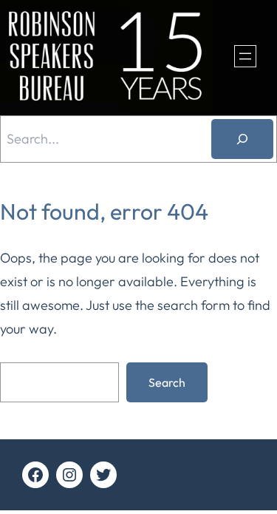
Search (166, 382)
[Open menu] (245, 56)
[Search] (242, 139)
